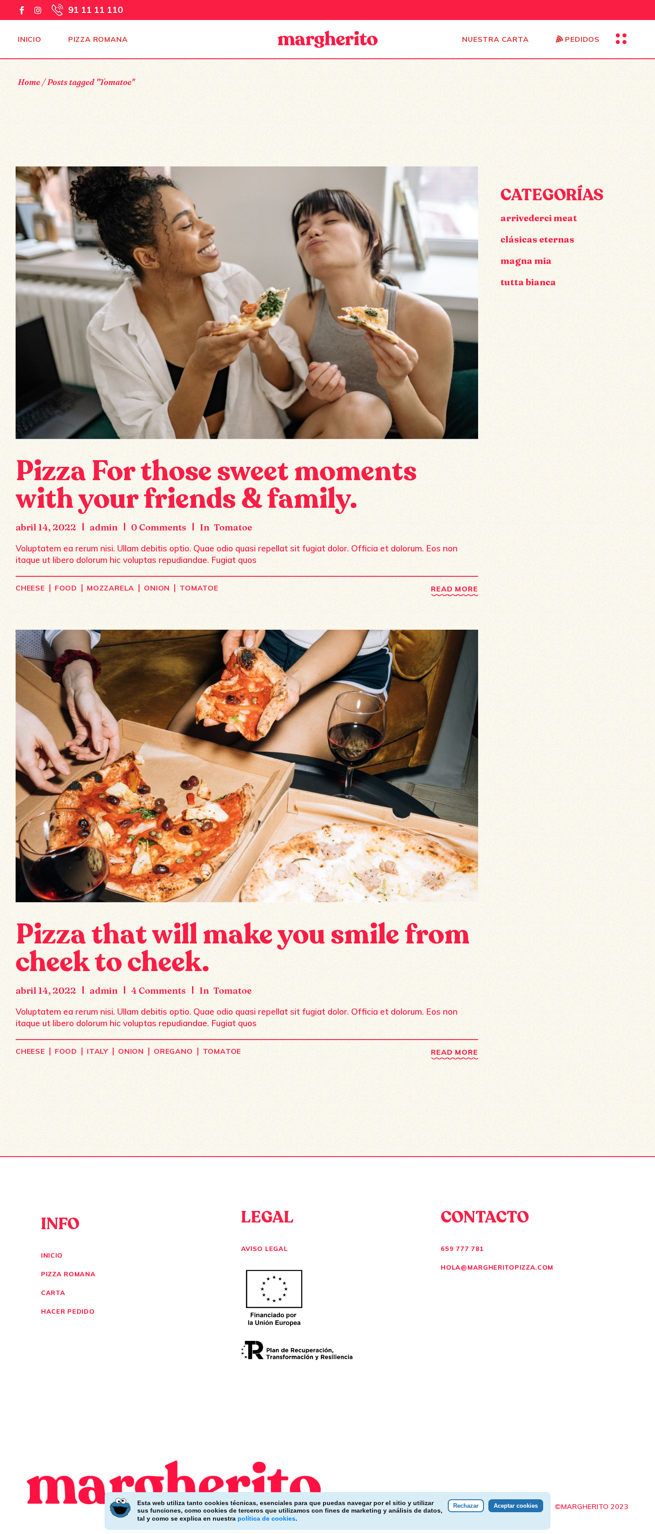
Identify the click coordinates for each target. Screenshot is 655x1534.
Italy (97, 1051)
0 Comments (158, 527)
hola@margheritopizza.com (497, 1267)
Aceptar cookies (516, 1505)
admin (104, 527)
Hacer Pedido (67, 1311)
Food (66, 587)
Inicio (52, 1255)
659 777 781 (462, 1249)
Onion (157, 587)
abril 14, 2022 (46, 527)
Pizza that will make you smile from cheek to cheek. (243, 948)
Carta (53, 1293)
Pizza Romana (68, 1274)
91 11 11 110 (95, 9)
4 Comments (158, 990)
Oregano (173, 1051)
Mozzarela (110, 587)
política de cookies (266, 1518)
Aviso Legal (264, 1249)
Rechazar (466, 1505)
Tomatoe (233, 527)
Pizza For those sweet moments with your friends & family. (216, 485)
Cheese (30, 587)
